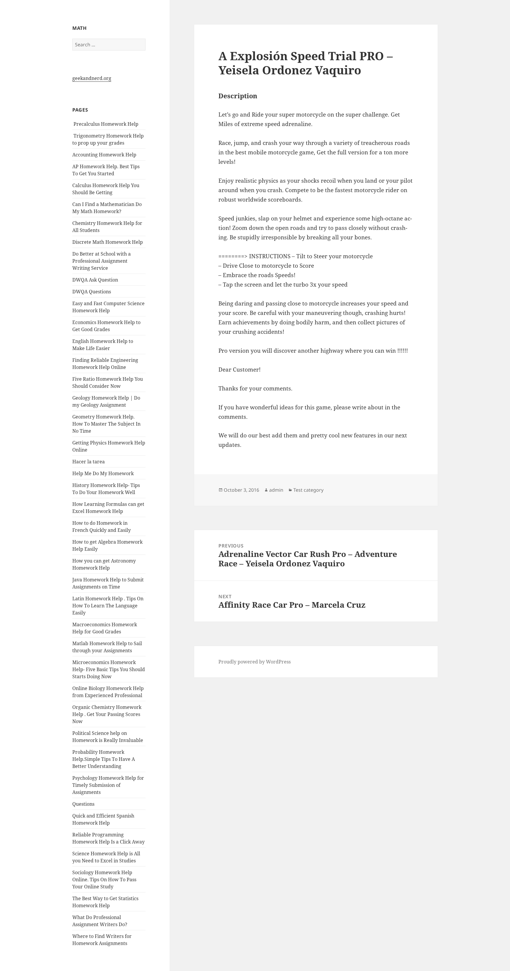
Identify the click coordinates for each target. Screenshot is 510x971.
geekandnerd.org (91, 78)
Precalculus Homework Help (105, 124)
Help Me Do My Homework (103, 473)
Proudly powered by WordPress (254, 661)
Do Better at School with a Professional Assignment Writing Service (101, 261)
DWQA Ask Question (95, 280)
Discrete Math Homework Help (107, 242)
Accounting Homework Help (104, 154)
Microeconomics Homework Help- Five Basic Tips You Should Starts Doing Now (108, 669)
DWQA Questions (91, 291)
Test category (308, 490)
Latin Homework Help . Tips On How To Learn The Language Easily (107, 605)
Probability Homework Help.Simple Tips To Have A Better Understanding (103, 759)
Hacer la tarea (88, 461)
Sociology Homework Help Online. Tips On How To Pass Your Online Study (104, 879)
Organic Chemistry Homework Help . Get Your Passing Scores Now (106, 714)
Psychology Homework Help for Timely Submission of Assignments (108, 785)
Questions (83, 804)
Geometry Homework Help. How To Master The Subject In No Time (106, 423)
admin (276, 490)
